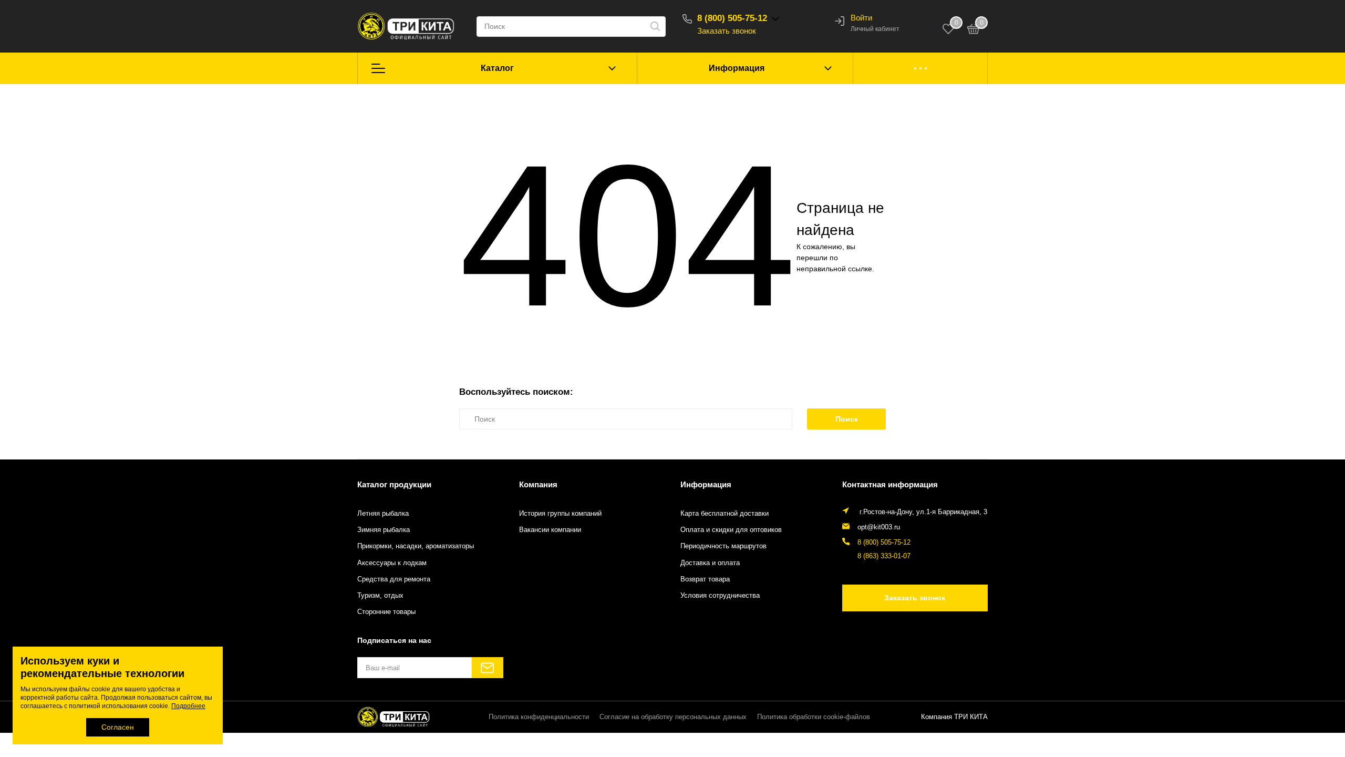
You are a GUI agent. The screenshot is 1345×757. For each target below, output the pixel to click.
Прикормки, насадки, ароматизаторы (415, 546)
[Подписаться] (487, 667)
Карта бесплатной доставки (724, 513)
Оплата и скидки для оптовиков (731, 530)
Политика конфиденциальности (539, 717)
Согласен (117, 727)
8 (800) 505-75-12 (732, 18)
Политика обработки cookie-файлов (813, 717)
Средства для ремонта (393, 579)
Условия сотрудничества (720, 595)
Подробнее (188, 706)
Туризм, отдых (380, 595)
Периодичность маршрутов (723, 546)
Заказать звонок (726, 30)
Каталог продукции (394, 484)
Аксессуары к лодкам (392, 563)
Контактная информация (890, 484)
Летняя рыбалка (383, 513)
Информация (736, 68)
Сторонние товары (386, 612)
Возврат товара (705, 579)
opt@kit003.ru (878, 527)
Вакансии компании (550, 530)
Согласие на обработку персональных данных (673, 717)
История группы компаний (560, 513)
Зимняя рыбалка (383, 530)
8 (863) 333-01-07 (884, 556)
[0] (973, 30)
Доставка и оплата (710, 563)
